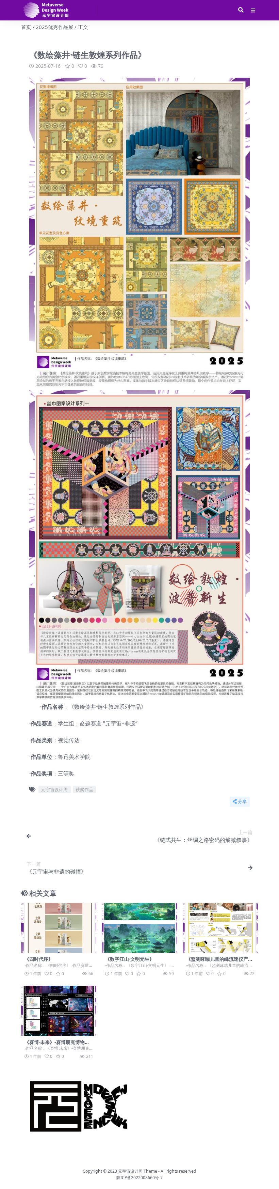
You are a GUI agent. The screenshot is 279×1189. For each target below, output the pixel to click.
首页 (26, 27)
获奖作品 (84, 789)
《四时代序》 (38, 959)
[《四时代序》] (58, 928)
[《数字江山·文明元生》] (139, 928)
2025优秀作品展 (54, 27)
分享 (242, 801)
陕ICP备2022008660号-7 (139, 1177)
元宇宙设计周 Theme (137, 1171)
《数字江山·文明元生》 (129, 959)
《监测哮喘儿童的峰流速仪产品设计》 (219, 962)
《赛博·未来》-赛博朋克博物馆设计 (56, 1045)
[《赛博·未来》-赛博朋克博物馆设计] (58, 1011)
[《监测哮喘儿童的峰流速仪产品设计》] (220, 928)
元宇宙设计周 (54, 789)
